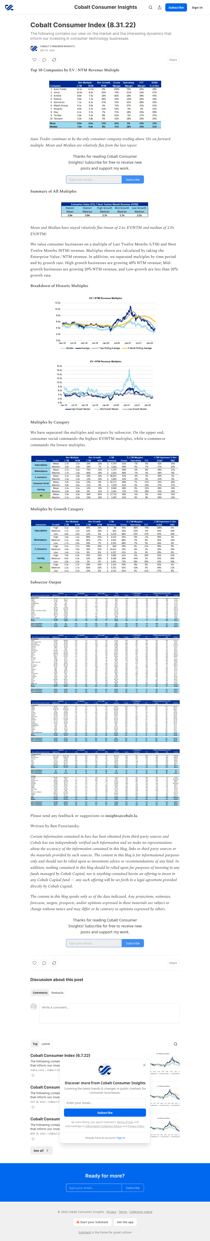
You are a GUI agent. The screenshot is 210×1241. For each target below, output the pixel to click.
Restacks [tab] (57, 993)
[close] (144, 1065)
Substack (85, 1232)
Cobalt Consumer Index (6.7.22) (60, 1055)
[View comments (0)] (44, 60)
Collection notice (141, 1212)
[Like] (34, 60)
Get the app (125, 1222)
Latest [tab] (46, 1044)
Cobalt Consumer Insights (57, 46)
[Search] (150, 7)
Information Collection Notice (104, 1126)
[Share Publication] (159, 7)
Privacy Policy (136, 1126)
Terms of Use (125, 1122)
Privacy (111, 1212)
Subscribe (176, 7)
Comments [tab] (40, 993)
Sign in (197, 7)
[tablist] (48, 993)
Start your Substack (94, 1222)
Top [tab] (35, 1044)
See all (39, 1150)
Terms (123, 1212)
